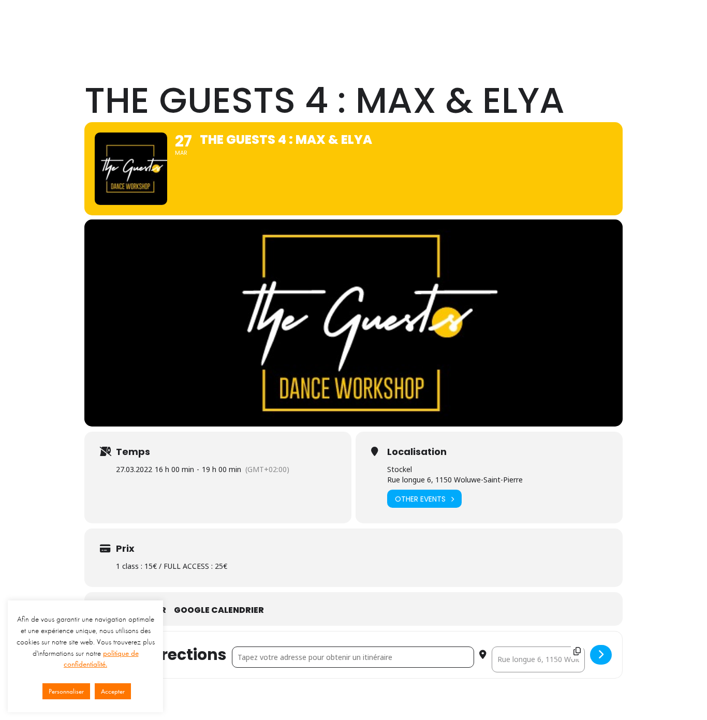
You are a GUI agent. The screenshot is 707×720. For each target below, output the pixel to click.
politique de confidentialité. (101, 659)
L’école (318, 27)
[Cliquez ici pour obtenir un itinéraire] (601, 655)
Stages (432, 27)
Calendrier (523, 27)
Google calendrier (219, 610)
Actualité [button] (475, 27)
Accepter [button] (113, 691)
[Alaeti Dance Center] (130, 27)
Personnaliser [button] (66, 691)
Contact (571, 27)
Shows (393, 27)
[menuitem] (318, 27)
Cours (356, 27)
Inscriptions (620, 27)
